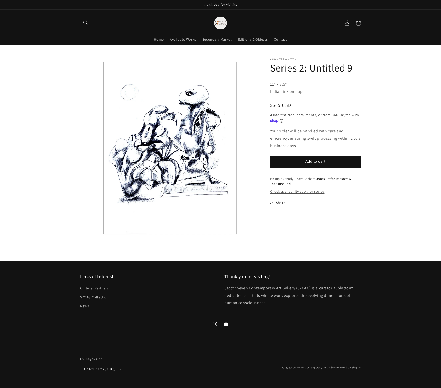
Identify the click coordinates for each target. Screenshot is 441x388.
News (84, 306)
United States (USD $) (99, 369)
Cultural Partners (94, 288)
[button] (85, 23)
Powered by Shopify (348, 367)
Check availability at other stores (297, 191)
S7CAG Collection (94, 297)
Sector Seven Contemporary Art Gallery (312, 367)
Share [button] (280, 202)
